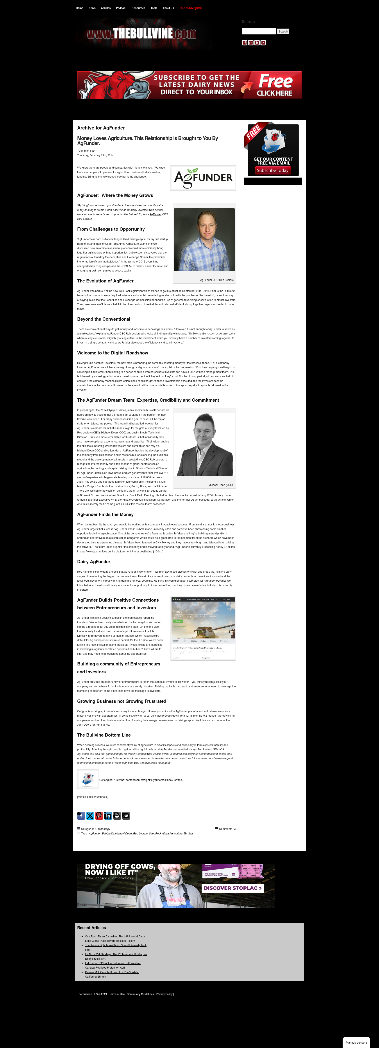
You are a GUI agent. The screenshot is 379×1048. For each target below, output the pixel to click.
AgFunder (155, 214)
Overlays (296, 128)
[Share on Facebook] (81, 816)
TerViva (178, 533)
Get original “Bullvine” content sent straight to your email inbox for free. (141, 780)
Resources (138, 8)
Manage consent (356, 1042)
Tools (154, 8)
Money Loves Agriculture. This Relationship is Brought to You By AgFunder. (147, 140)
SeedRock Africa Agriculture (165, 833)
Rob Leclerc (140, 833)
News (92, 8)
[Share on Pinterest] (99, 816)
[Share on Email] (126, 816)
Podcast (121, 8)
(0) (93, 150)
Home (79, 8)
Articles (106, 8)
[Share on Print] (117, 816)
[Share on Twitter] (90, 816)
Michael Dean (123, 833)
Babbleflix (108, 833)
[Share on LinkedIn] (108, 816)
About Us (168, 8)
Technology (103, 828)
